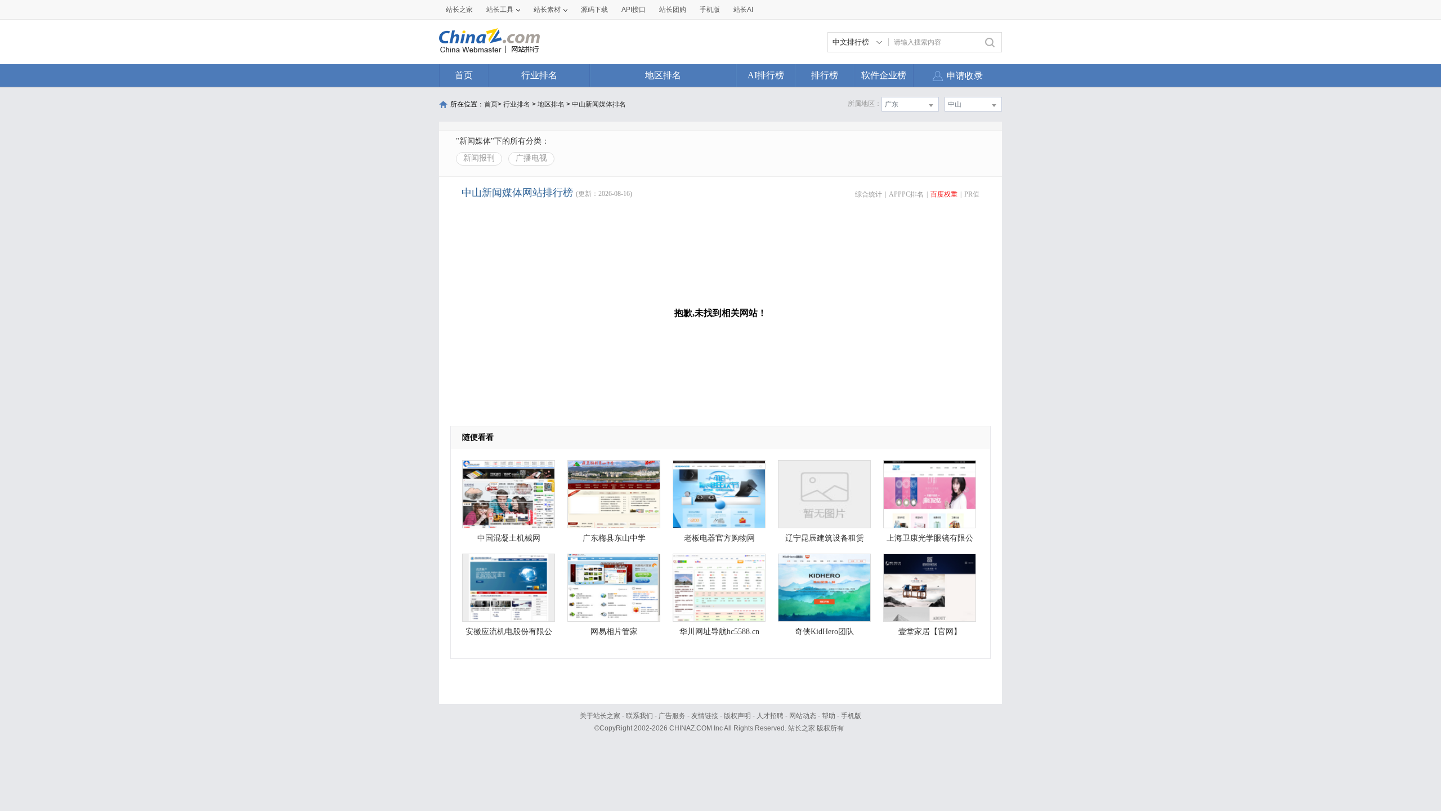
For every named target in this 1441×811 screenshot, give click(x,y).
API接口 (633, 10)
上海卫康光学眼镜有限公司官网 (930, 541)
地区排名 (663, 75)
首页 (464, 75)
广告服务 (672, 716)
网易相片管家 (614, 631)
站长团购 (672, 10)
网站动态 (802, 716)
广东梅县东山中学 (614, 538)
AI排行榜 (766, 75)
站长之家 (459, 10)
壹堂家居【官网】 (929, 631)
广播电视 (531, 158)
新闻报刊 (479, 158)
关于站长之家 (600, 716)
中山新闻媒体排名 (599, 104)
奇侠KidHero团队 (824, 631)
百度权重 (943, 194)
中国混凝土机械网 (508, 538)
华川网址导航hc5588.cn (719, 631)
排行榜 (824, 75)
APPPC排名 (906, 194)
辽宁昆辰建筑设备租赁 (824, 538)
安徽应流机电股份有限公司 (509, 634)
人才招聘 (770, 716)
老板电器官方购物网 (719, 538)
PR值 (971, 194)
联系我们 (639, 716)
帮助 (828, 716)
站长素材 (547, 10)
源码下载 (594, 10)
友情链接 (704, 716)
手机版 (851, 716)
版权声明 (737, 716)
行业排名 (539, 75)
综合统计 (868, 194)
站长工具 (499, 10)
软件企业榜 (883, 75)
